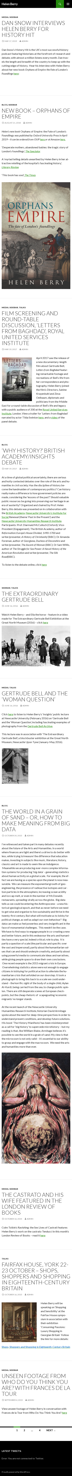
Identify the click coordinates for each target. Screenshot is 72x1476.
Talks (22, 307)
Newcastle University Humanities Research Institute (31, 520)
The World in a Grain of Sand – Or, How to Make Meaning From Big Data (36, 820)
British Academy (15, 513)
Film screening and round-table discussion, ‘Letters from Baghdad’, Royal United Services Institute (33, 328)
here (16, 73)
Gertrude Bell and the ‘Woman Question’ (35, 696)
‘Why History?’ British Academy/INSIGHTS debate (33, 456)
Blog (5, 105)
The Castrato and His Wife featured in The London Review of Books (32, 1203)
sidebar (13, 17)
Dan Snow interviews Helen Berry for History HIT (33, 29)
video (54, 417)
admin (25, 41)
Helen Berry (10, 4)
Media (5, 17)
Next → (51, 1430)
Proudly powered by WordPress (16, 1472)
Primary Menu (68, 4)
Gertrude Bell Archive (39, 726)
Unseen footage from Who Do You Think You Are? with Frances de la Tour (36, 1384)
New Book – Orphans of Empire (36, 113)
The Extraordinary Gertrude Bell (30, 596)
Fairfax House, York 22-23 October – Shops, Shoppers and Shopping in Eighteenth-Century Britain (36, 1276)
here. (62, 139)
